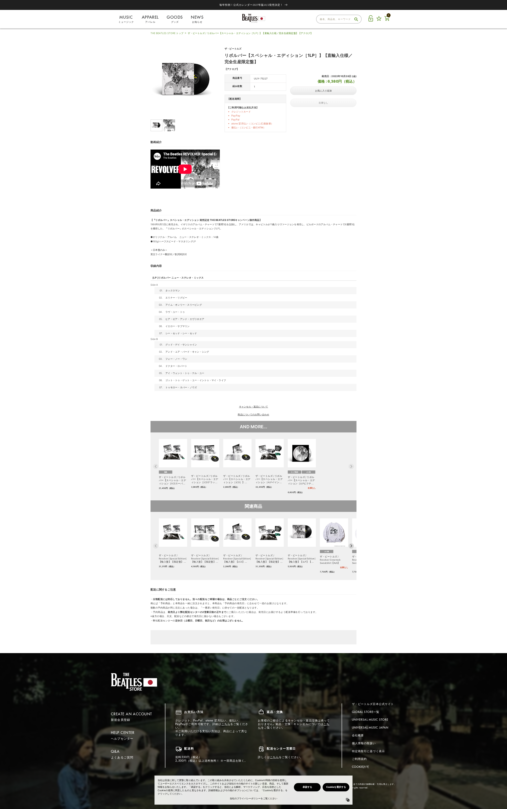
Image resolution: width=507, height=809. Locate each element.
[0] (387, 20)
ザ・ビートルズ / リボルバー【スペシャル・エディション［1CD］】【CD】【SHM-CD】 (236, 479)
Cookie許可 (360, 767)
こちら (225, 724)
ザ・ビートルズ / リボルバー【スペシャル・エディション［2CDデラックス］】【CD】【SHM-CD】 (204, 479)
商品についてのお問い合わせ (253, 414)
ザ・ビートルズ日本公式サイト (373, 704)
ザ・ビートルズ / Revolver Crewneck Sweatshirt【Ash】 (330, 559)
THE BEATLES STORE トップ (167, 33)
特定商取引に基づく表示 (368, 751)
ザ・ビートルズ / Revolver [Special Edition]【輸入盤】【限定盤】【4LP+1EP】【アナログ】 (269, 558)
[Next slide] (351, 466)
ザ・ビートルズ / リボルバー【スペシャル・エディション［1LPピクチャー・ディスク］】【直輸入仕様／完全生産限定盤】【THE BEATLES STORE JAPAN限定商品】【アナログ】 (301, 480)
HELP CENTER (123, 732)
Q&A (115, 751)
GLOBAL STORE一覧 (365, 712)
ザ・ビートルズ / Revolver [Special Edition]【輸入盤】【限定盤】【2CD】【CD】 (205, 558)
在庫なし (323, 102)
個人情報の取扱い (364, 743)
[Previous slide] (155, 466)
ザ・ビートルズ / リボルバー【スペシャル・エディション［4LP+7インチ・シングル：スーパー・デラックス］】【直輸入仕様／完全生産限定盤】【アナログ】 (269, 479)
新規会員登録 (120, 720)
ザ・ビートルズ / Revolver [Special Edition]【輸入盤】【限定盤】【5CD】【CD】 (173, 558)
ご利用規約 (359, 759)
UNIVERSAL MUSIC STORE (370, 719)
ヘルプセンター (122, 738)
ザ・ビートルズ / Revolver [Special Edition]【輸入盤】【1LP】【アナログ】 (301, 558)
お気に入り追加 (323, 90)
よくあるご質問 (122, 757)
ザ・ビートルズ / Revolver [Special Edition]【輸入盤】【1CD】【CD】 (237, 558)
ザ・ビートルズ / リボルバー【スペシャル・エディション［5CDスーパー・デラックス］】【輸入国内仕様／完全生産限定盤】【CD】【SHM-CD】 (172, 480)
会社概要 (358, 735)
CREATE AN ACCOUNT (131, 714)
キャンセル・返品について (253, 406)
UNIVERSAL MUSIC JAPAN (370, 727)
